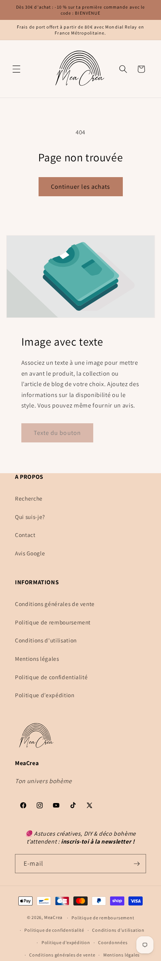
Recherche (29, 498)
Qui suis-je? (30, 516)
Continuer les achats (80, 186)
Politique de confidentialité (51, 677)
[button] (16, 69)
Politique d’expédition (45, 695)
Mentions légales (37, 658)
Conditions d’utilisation (118, 930)
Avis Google (30, 553)
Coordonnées (112, 942)
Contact (25, 534)
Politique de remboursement (53, 622)
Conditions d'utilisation (46, 640)
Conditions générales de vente (55, 604)
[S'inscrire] (137, 864)
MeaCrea (53, 917)
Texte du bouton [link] (57, 433)
